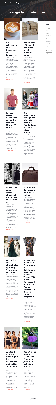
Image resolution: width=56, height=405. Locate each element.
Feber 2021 (48, 32)
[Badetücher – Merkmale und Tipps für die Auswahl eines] (30, 29)
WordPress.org (48, 53)
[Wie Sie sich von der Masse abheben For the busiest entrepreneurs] (12, 173)
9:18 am (13, 368)
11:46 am (13, 274)
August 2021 (48, 28)
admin (8, 57)
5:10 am (13, 57)
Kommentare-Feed (49, 52)
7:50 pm (30, 57)
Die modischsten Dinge (12, 3)
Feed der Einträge (49, 50)
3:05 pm (13, 129)
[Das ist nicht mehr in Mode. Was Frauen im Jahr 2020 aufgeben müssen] (30, 338)
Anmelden (47, 48)
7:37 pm (30, 134)
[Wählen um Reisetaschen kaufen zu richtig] (30, 173)
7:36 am (30, 299)
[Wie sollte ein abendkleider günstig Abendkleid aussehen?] (12, 246)
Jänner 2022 (48, 27)
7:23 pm (13, 204)
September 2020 (49, 36)
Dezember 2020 (48, 33)
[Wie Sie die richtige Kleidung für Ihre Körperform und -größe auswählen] (12, 338)
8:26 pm (30, 197)
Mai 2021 (47, 30)
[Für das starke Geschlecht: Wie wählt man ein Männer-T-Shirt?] (12, 99)
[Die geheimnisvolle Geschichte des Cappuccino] (12, 29)
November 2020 (48, 35)
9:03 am (30, 368)
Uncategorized (48, 43)
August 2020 (48, 38)
